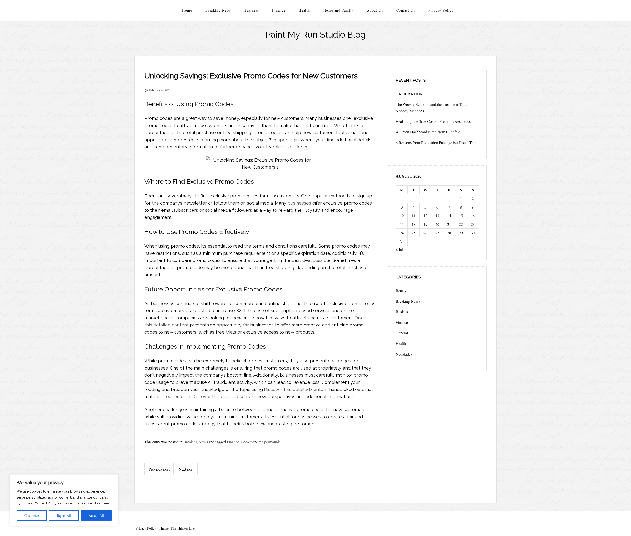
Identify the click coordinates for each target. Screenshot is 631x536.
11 (414, 215)
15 (461, 215)
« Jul (399, 249)
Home (187, 10)
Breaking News (218, 10)
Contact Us (405, 10)
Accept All (96, 515)
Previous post (159, 468)
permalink (272, 441)
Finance (278, 10)
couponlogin (285, 139)
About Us (375, 10)
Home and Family (338, 10)
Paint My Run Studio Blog (315, 35)
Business (251, 10)
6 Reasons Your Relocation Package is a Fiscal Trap (436, 142)
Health (304, 10)
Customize (31, 515)
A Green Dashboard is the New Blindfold (428, 131)
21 (449, 224)
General (402, 332)
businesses (299, 203)
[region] (64, 500)
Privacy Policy (441, 10)
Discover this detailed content (296, 389)
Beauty (401, 290)
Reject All (64, 515)
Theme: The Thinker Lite (177, 528)
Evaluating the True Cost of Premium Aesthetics (433, 121)
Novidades (404, 354)
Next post (186, 468)
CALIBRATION (409, 93)
